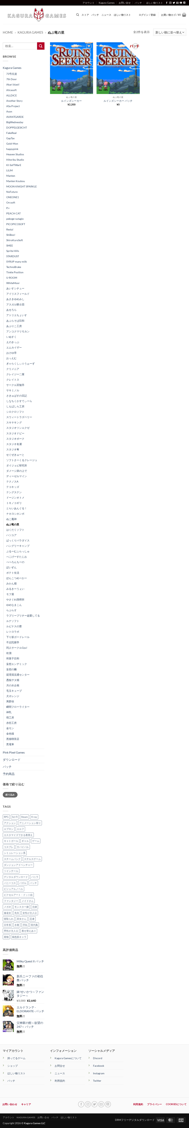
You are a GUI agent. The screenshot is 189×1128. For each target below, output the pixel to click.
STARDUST (12, 256)
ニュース (106, 14)
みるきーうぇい (15, 588)
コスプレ (8, 846)
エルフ (20, 828)
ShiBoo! (10, 234)
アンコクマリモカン (18, 331)
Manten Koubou (15, 181)
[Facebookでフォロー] (167, 3)
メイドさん (28, 900)
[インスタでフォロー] (170, 3)
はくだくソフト (15, 529)
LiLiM (9, 170)
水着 (16, 924)
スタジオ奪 (12, 449)
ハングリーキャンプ (18, 545)
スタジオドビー (15, 433)
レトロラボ (12, 631)
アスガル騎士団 (15, 304)
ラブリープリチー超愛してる (23, 615)
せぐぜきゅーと (15, 454)
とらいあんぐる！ (16, 508)
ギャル (25, 840)
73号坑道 (11, 73)
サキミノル (12, 390)
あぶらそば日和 (15, 320)
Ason (9, 111)
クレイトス (12, 379)
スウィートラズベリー (19, 417)
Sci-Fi (15, 816)
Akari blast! (13, 84)
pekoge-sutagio (15, 218)
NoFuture (12, 191)
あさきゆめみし (15, 299)
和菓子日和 (12, 658)
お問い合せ (125, 2)
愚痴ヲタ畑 (12, 680)
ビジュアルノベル (13, 888)
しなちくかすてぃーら (19, 401)
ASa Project (13, 106)
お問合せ (60, 1065)
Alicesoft (11, 90)
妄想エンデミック (16, 663)
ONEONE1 (12, 197)
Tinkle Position (14, 272)
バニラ (34, 876)
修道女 (7, 912)
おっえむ (11, 358)
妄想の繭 (11, 669)
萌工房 (10, 717)
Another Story (14, 100)
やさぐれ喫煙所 (15, 599)
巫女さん (21, 918)
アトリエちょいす (16, 315)
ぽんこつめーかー (16, 578)
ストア (85, 14)
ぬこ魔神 (11, 519)
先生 (16, 912)
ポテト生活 (12, 572)
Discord (97, 1058)
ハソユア (11, 535)
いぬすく (11, 336)
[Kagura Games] (37, 15)
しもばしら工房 (15, 406)
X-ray (34, 816)
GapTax (10, 138)
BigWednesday (14, 122)
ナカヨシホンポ (15, 513)
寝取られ (8, 918)
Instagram (98, 1073)
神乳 (8, 712)
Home (8, 32)
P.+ (8, 208)
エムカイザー (14, 347)
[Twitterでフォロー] (174, 3)
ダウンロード (11, 759)
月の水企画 (12, 685)
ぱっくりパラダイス (18, 540)
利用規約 (60, 1080)
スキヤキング (14, 422)
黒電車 (10, 744)
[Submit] (40, 45)
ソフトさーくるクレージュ (21, 460)
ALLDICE (11, 95)
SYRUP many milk (16, 261)
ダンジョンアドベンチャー (18, 864)
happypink (12, 148)
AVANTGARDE (15, 116)
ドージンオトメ (15, 497)
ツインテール (11, 870)
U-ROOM (11, 277)
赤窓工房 (11, 722)
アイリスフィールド (18, 293)
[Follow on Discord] (184, 3)
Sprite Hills (12, 250)
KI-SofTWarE (13, 165)
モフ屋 (10, 594)
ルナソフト (12, 620)
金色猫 (10, 733)
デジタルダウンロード (16, 876)
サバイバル (23, 846)
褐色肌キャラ (19, 936)
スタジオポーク (15, 438)
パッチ (138, 2)
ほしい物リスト (154, 2)
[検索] (77, 14)
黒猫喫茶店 (12, 738)
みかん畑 (11, 583)
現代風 (34, 924)
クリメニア (12, 368)
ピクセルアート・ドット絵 (18, 894)
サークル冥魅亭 (15, 384)
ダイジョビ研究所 (16, 465)
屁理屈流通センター (18, 674)
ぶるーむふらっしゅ (18, 551)
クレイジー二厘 (15, 374)
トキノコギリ (14, 502)
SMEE (9, 245)
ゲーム (35, 840)
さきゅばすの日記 (16, 395)
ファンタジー (11, 900)
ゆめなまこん (14, 604)
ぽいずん (11, 567)
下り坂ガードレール (18, 637)
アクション (10, 822)
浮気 (25, 924)
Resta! (9, 229)
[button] (173, 15)
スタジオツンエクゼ (18, 427)
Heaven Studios (15, 154)
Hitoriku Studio (15, 159)
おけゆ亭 (11, 352)
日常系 (7, 924)
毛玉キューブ (14, 690)
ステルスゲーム (32, 858)
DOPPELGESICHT (16, 127)
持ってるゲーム (16, 1058)
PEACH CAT (13, 213)
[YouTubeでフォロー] (181, 3)
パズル (22, 882)
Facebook (98, 1065)
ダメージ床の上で (16, 470)
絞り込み (10, 794)
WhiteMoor (13, 283)
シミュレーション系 (14, 852)
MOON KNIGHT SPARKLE (21, 186)
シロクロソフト (15, 411)
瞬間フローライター (18, 706)
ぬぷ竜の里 (12, 524)
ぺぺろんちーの (15, 562)
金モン (10, 728)
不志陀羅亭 (12, 642)
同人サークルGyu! (16, 647)
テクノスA (12, 481)
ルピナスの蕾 (14, 626)
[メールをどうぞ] (177, 3)
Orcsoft (10, 202)
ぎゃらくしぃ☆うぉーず (20, 363)
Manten (10, 175)
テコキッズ (12, 486)
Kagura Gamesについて (68, 1058)
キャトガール (11, 840)
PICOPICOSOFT (15, 224)
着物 (6, 936)
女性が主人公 (30, 912)
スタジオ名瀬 (14, 444)
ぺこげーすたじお (16, 556)
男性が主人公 (11, 930)
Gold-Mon (12, 143)
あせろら (11, 309)
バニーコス (10, 882)
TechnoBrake (13, 266)
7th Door (11, 79)
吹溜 (8, 653)
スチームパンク (12, 858)
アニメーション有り (30, 822)
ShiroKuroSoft (14, 240)
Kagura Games (107, 2)
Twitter (97, 1080)
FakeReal (11, 132)
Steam (24, 816)
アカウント (88, 2)
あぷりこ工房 (14, 326)
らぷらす (11, 610)
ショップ (12, 1065)
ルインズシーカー (71, 100)
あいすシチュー (15, 288)
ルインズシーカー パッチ (118, 100)
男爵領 (10, 701)
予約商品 (9, 774)
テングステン (14, 492)
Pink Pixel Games (14, 752)
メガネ (7, 906)
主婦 (34, 906)
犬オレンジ (12, 696)
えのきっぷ (12, 342)
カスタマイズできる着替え (18, 834)
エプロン (8, 828)
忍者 (32, 918)
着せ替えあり (29, 930)
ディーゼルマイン (16, 476)
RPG (6, 816)
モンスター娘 (21, 906)
